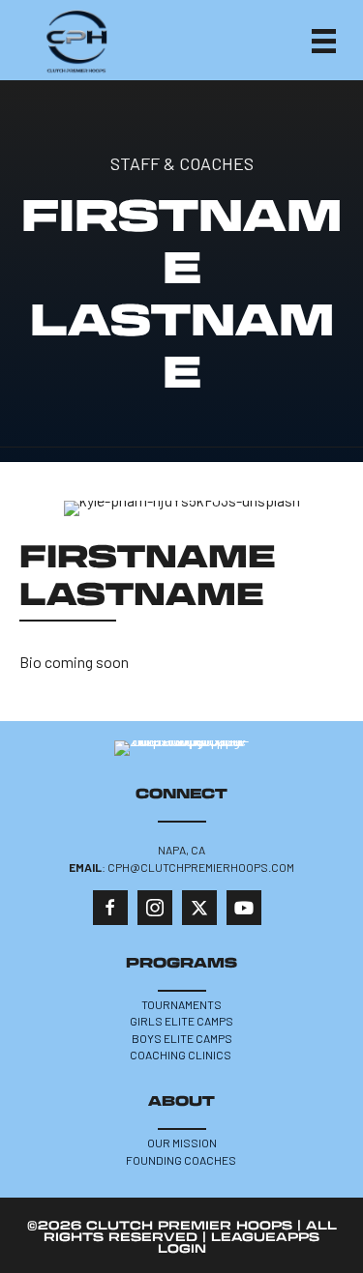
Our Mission (182, 1142)
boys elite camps (182, 1038)
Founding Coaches (182, 1160)
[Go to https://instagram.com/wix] (154, 907)
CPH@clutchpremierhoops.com (200, 867)
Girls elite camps (181, 1020)
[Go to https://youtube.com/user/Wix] (244, 907)
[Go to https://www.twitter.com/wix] (199, 907)
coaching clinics (181, 1054)
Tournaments (181, 1004)
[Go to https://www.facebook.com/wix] (110, 907)
